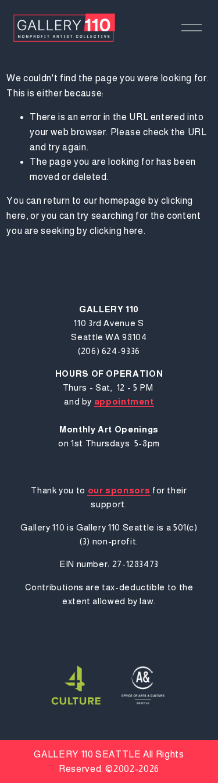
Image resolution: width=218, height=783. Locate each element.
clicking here (116, 231)
